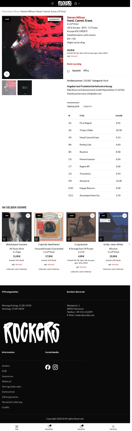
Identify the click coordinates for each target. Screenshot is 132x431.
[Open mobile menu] (52, 3)
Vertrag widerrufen (11, 386)
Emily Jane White (113, 244)
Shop (16, 11)
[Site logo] (65, 3)
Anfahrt (6, 365)
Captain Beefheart (49, 244)
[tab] (73, 106)
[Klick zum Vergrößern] (7, 74)
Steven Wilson (76, 17)
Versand (74, 56)
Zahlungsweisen (10, 396)
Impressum (7, 376)
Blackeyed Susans (16, 244)
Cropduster (81, 244)
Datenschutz (8, 391)
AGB (4, 371)
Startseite (7, 11)
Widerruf (6, 381)
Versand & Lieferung (12, 402)
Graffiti (5, 407)
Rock (105, 80)
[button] (4, 47)
